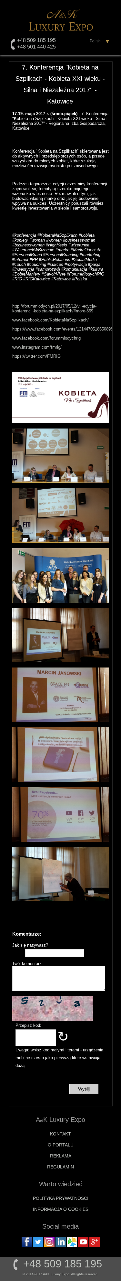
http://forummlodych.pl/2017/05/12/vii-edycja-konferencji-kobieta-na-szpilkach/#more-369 (54, 308)
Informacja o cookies (60, 1209)
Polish (95, 41)
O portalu (61, 1144)
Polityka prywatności (60, 1198)
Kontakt (60, 1133)
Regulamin (60, 1166)
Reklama (60, 1155)
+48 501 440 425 (36, 46)
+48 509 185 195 (36, 40)
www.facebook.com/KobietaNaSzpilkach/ (50, 320)
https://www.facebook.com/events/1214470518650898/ (63, 329)
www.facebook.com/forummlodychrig (46, 338)
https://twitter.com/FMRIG (36, 356)
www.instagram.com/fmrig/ (37, 347)
